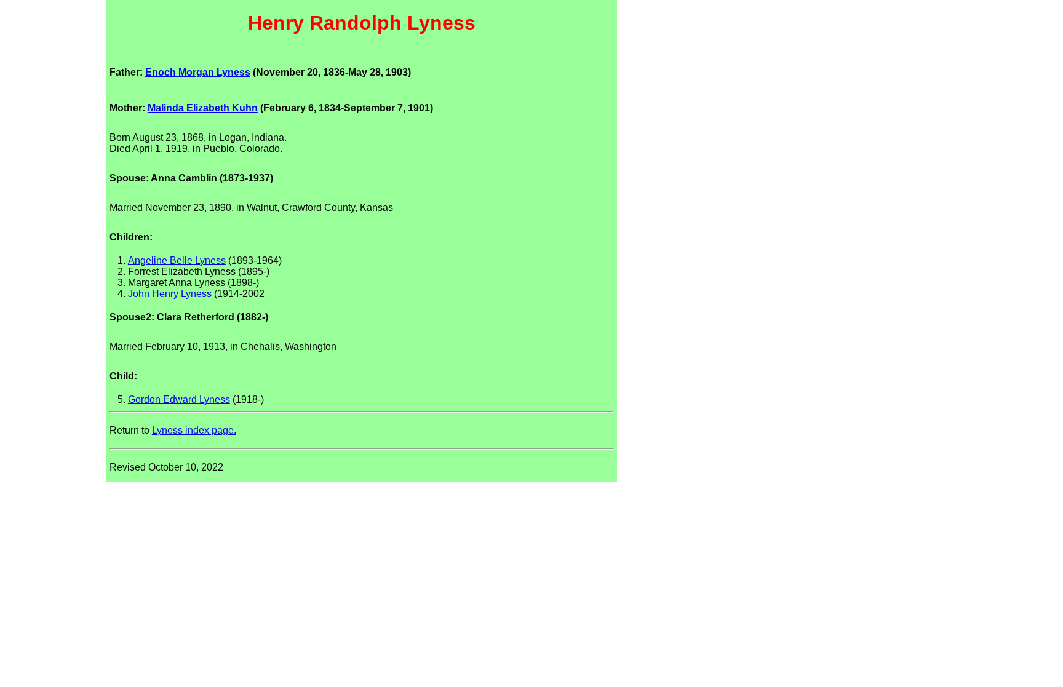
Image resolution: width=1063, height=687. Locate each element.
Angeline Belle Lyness (177, 260)
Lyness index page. (194, 430)
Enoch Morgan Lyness (197, 72)
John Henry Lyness (170, 293)
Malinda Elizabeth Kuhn (203, 108)
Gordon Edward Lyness (179, 399)
